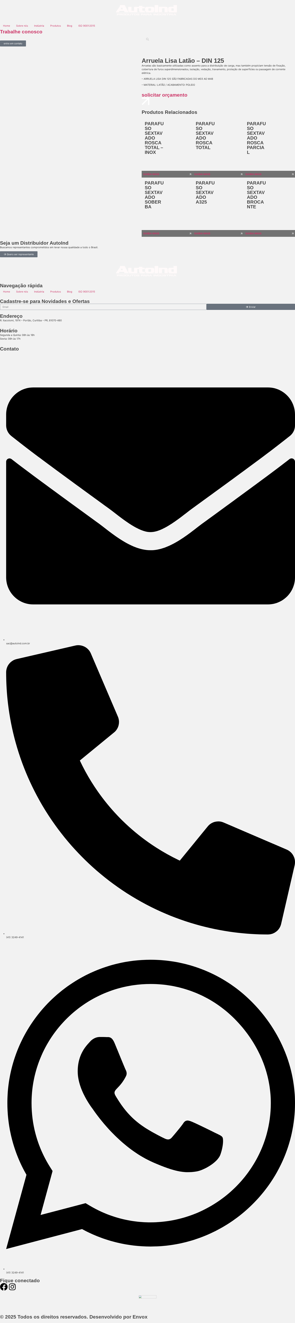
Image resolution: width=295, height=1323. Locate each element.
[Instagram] (12, 1287)
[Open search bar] (147, 39)
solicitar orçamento (164, 95)
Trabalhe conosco (21, 31)
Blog (69, 25)
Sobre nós (22, 25)
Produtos (55, 25)
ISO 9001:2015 (86, 25)
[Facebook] (4, 1287)
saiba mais (151, 174)
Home (6, 25)
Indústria (39, 25)
